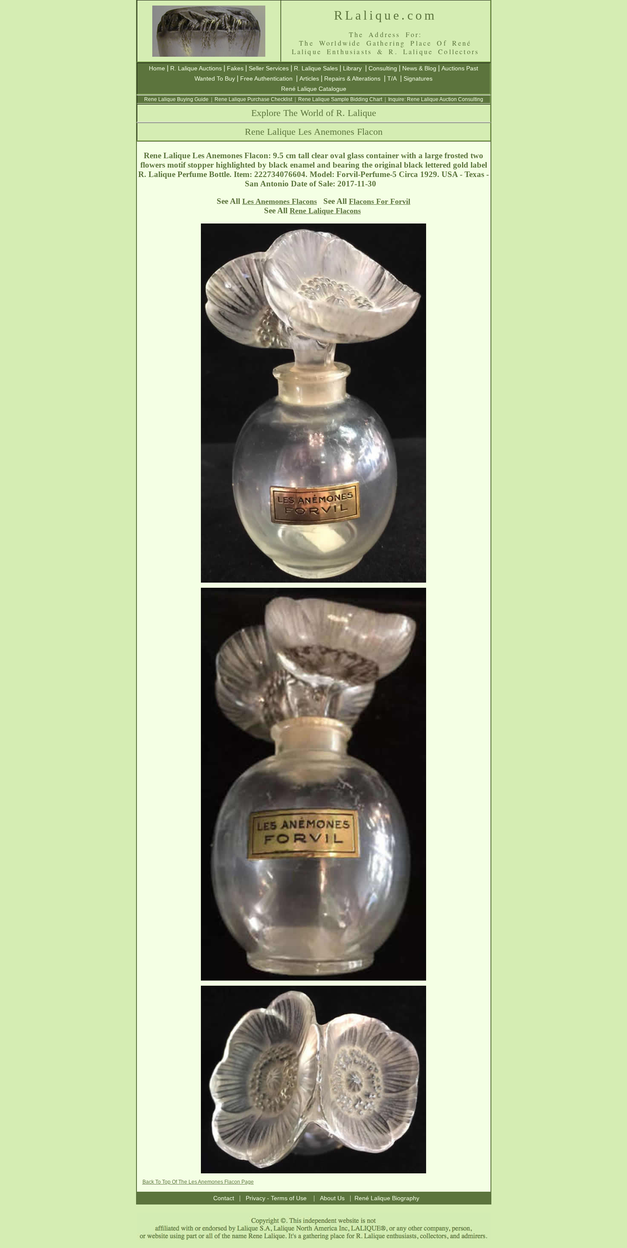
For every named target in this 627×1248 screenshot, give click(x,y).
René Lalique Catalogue (313, 88)
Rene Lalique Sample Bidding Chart (340, 99)
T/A (392, 78)
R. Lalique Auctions (196, 68)
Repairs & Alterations (352, 78)
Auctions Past (459, 68)
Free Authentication (266, 78)
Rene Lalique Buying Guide (176, 99)
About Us (332, 1198)
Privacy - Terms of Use (276, 1198)
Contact (223, 1198)
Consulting (383, 68)
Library (352, 68)
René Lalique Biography (386, 1198)
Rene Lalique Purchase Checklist (253, 99)
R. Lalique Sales (316, 68)
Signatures (418, 78)
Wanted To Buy (214, 78)
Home (157, 68)
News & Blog (419, 68)
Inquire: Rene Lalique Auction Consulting (435, 99)
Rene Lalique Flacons (325, 210)
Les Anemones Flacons (279, 201)
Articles (309, 78)
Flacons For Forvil (379, 201)
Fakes (235, 68)
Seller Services (269, 68)
